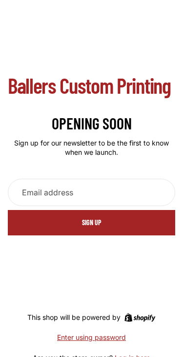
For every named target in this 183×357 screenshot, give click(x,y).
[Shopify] (139, 317)
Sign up (92, 222)
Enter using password (91, 337)
